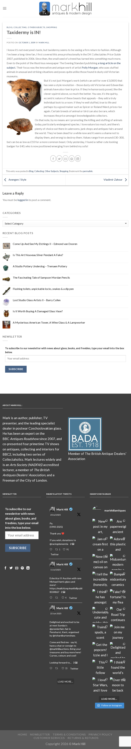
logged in (22, 199)
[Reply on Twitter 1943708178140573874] (51, 598)
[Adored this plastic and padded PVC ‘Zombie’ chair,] (118, 544)
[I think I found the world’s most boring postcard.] (118, 668)
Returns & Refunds (83, 737)
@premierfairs (57, 628)
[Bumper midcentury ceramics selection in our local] (118, 580)
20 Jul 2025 (55, 515)
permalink (88, 171)
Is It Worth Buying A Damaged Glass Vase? (38, 311)
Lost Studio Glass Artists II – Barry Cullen (37, 300)
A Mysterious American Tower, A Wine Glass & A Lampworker (49, 322)
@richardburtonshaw (64, 635)
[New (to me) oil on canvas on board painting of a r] (100, 562)
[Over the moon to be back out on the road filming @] (118, 685)
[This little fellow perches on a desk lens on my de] (100, 668)
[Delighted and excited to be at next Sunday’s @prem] (118, 650)
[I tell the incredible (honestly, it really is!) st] (100, 580)
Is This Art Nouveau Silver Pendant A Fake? (38, 255)
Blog (9, 27)
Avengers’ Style (17, 179)
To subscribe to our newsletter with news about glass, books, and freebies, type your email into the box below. (64, 350)
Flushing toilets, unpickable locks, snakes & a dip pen (43, 288)
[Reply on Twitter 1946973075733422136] (51, 549)
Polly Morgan (90, 67)
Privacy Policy (100, 734)
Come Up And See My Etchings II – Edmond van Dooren (45, 243)
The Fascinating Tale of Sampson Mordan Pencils (41, 277)
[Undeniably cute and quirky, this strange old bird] (100, 615)
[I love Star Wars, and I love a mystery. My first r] (100, 685)
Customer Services (49, 737)
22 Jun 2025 (55, 613)
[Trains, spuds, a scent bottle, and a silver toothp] (100, 632)
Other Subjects (36, 27)
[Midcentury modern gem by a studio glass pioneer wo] (118, 562)
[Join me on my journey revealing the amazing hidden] (118, 632)
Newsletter (40, 734)
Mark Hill (44, 42)
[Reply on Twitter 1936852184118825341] (51, 668)
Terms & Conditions (69, 734)
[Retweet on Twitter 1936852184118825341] (57, 668)
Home (22, 734)
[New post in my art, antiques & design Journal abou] (100, 527)
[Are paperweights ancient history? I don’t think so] (118, 527)
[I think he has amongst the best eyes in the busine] (100, 597)
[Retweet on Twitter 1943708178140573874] (57, 598)
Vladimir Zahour (113, 179)
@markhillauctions (59, 648)
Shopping (51, 27)
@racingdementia (59, 543)
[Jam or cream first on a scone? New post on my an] (100, 544)
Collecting (20, 27)
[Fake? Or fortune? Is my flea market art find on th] (118, 597)
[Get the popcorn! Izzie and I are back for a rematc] (100, 650)
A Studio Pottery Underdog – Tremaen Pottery (40, 266)
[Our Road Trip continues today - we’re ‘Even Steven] (118, 615)
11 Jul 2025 (55, 569)
